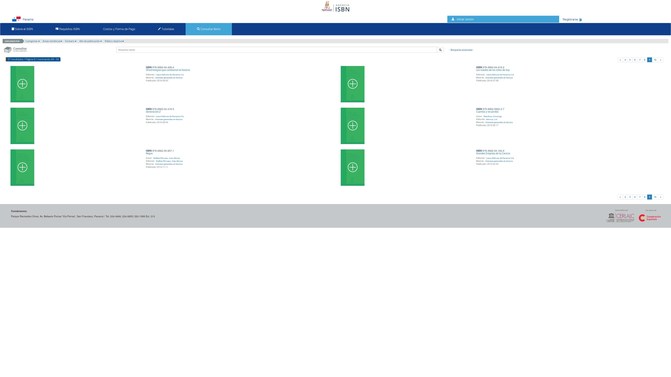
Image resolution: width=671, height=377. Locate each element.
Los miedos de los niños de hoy (493, 70)
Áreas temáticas (51, 41)
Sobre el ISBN (23, 29)
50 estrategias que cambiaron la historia (168, 70)
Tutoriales (167, 29)
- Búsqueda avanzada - (461, 50)
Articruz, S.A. (492, 119)
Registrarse (570, 19)
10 (655, 59)
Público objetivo (113, 41)
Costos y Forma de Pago (118, 29)
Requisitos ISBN (69, 29)
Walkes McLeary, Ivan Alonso (166, 158)
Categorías (32, 41)
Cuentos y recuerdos (487, 111)
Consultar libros (210, 29)
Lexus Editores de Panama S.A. (170, 74)
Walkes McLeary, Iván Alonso (169, 161)
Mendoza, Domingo (493, 116)
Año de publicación (89, 41)
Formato (70, 41)
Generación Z (153, 111)
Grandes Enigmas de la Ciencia (493, 153)
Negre (149, 153)
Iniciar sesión (465, 19)
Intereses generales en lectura (168, 77)
